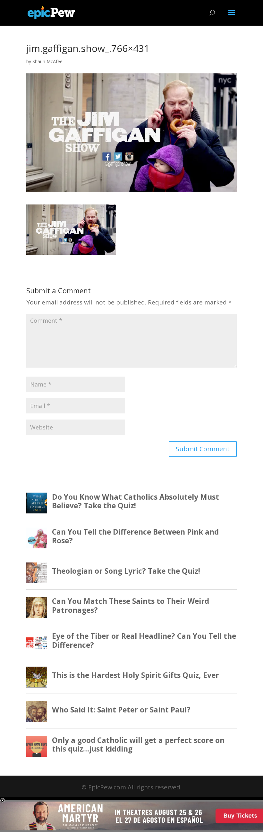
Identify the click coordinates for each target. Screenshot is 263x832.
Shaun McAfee (47, 61)
